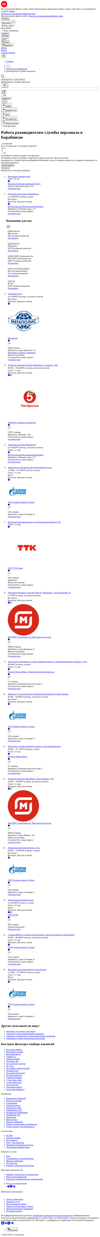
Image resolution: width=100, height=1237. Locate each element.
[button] (4, 48)
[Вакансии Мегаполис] (52, 321)
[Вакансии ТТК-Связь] (52, 547)
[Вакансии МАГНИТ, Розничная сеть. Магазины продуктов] (52, 620)
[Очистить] (4, 85)
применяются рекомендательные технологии (53, 1215)
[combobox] (13, 79)
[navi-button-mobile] (3, 56)
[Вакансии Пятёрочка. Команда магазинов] (52, 399)
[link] (5, 42)
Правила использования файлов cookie (46, 16)
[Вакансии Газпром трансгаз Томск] (52, 491)
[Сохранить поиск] (3, 92)
